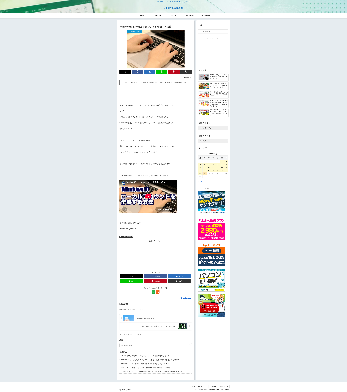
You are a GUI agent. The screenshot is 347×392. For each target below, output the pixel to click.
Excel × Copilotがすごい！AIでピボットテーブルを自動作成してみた (144, 356)
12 (209, 168)
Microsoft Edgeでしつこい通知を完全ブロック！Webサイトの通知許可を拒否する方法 (150, 371)
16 (226, 168)
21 (218, 171)
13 (213, 168)
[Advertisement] (155, 91)
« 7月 (200, 181)
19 (209, 171)
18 (204, 171)
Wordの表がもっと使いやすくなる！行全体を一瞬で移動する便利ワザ (145, 368)
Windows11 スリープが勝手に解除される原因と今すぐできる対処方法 (145, 364)
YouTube (199, 386)
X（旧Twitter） (213, 386)
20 (213, 171)
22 (222, 171)
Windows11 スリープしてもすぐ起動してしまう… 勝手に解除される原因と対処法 (149, 360)
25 (204, 174)
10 (200, 168)
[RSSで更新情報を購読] (157, 292)
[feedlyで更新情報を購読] (153, 292)
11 (204, 168)
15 (222, 168)
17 (200, 171)
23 (226, 171)
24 (200, 174)
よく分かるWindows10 (127, 236)
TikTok (205, 386)
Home (193, 386)
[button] (186, 72)
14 (218, 168)
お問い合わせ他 (224, 386)
